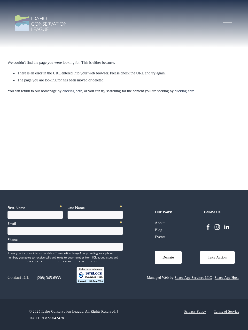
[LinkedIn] (226, 227)
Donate (168, 257)
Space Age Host (227, 278)
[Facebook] (208, 227)
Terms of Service (226, 311)
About (159, 223)
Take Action (217, 257)
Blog (158, 230)
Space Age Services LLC (193, 278)
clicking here (72, 91)
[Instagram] (217, 227)
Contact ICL (18, 277)
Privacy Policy (195, 311)
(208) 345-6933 (49, 278)
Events (160, 237)
